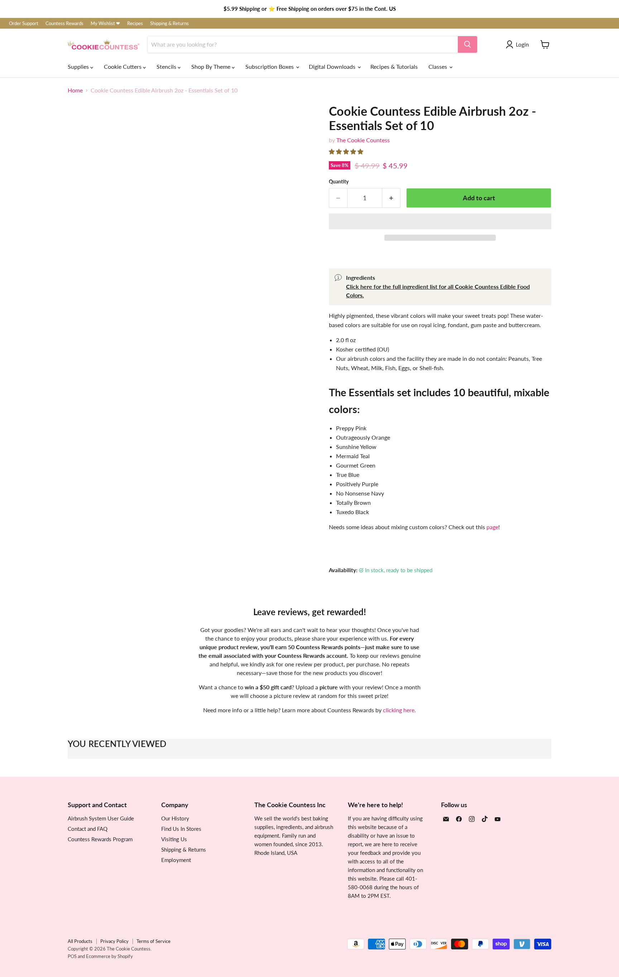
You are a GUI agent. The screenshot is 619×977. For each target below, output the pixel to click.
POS (72, 956)
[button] (347, 151)
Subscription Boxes (270, 66)
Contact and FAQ (87, 828)
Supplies (79, 66)
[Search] (467, 44)
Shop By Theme (211, 66)
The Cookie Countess (363, 140)
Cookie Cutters (123, 66)
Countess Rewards (64, 23)
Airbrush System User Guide (101, 818)
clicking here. (399, 710)
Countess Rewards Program (100, 839)
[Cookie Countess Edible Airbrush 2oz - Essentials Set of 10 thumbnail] (233, 373)
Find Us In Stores (181, 828)
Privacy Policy (114, 941)
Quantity (339, 182)
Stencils (167, 66)
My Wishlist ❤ (105, 23)
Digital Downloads (333, 66)
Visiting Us (174, 839)
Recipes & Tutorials (394, 66)
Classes (438, 66)
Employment (176, 860)
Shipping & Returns (169, 23)
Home (75, 90)
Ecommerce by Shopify (109, 956)
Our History (175, 818)
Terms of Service (153, 941)
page (492, 526)
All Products (80, 941)
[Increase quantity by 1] (391, 198)
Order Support (23, 23)
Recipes (135, 23)
